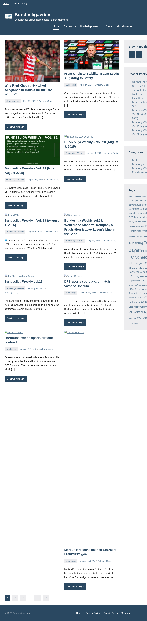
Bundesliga (70, 26)
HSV (131, 276)
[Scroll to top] (141, 615)
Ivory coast (139, 277)
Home (6, 3)
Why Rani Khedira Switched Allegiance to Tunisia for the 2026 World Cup (29, 90)
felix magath (136, 263)
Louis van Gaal (135, 285)
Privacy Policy (20, 3)
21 (37, 597)
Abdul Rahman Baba (137, 197)
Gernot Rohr (137, 268)
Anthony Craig (45, 101)
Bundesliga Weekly (90, 26)
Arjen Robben (139, 201)
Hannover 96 (135, 272)
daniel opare (141, 221)
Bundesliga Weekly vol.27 (23, 281)
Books (108, 26)
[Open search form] (138, 26)
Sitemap (125, 613)
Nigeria (132, 289)
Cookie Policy (111, 613)
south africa (140, 297)
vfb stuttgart (137, 306)
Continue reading (15, 127)
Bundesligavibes (33, 14)
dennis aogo (140, 226)
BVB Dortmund (137, 217)
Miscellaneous (124, 26)
